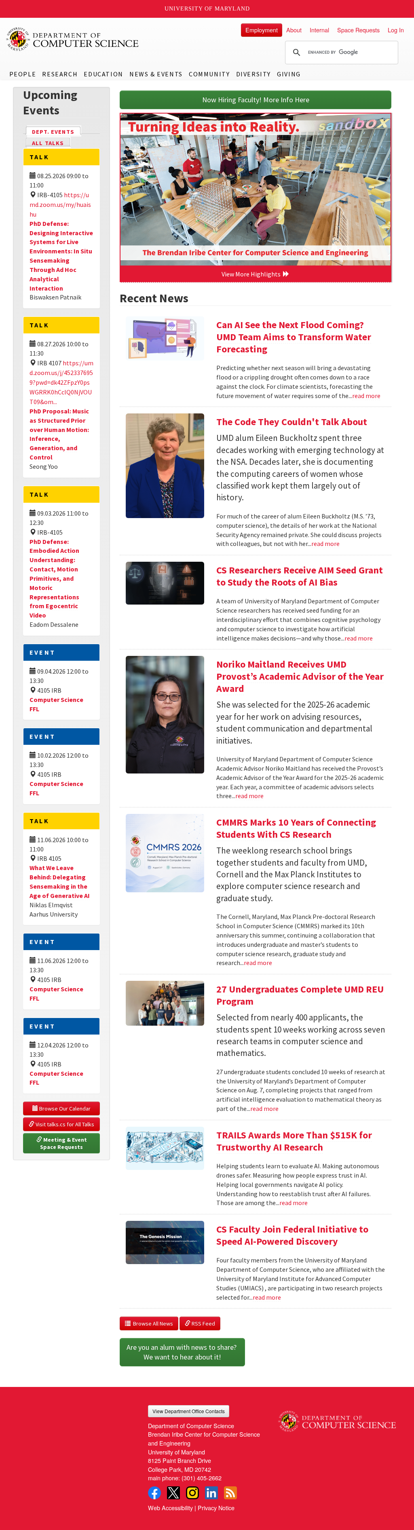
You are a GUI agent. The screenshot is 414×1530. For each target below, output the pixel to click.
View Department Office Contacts (188, 1411)
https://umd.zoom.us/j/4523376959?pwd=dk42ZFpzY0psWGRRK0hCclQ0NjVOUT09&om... (61, 382)
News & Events (156, 74)
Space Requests (358, 29)
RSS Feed (202, 1323)
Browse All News (152, 1323)
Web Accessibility (170, 1507)
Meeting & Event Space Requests (64, 1143)
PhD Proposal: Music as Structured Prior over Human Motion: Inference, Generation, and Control (59, 434)
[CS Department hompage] (337, 1418)
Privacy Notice (216, 1507)
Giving (289, 74)
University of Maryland (207, 9)
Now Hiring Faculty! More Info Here (255, 99)
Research (60, 74)
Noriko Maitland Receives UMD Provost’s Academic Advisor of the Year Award (300, 676)
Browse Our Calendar (64, 1108)
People (22, 74)
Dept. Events (56, 131)
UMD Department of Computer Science (72, 39)
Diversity (253, 74)
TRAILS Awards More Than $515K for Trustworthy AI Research (294, 1141)
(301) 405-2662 (202, 1477)
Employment (261, 29)
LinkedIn (211, 1492)
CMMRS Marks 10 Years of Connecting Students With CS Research (296, 828)
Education (103, 74)
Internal (319, 29)
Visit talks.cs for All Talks (64, 1124)
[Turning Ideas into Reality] (255, 190)
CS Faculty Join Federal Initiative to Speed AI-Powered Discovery (292, 1235)
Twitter (173, 1492)
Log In (396, 29)
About (294, 29)
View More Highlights (252, 274)
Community (209, 74)
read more (366, 396)
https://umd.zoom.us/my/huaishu (60, 204)
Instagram (192, 1492)
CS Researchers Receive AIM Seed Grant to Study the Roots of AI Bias (299, 576)
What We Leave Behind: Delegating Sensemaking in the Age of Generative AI (60, 882)
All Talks (48, 143)
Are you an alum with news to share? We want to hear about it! (182, 1351)
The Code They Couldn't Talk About (291, 421)
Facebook (154, 1492)
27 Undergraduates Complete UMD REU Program (300, 995)
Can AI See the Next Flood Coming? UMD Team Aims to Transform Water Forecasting (293, 336)
